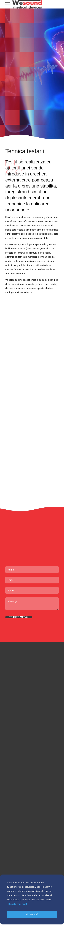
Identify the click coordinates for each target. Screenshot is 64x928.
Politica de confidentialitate (18, 867)
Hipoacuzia (10, 817)
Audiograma (11, 801)
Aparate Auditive (13, 751)
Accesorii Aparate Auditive (18, 758)
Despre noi (10, 852)
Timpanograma (12, 809)
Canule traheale (12, 766)
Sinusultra (10, 774)
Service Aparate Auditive (16, 824)
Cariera (8, 860)
